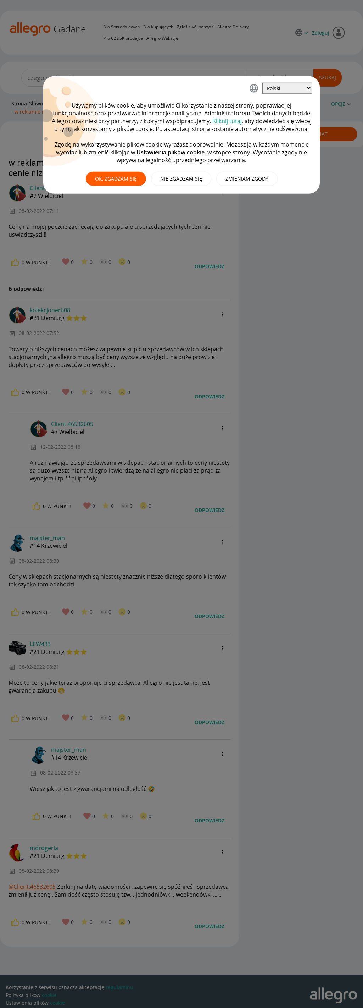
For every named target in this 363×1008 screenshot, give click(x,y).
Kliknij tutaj (227, 121)
